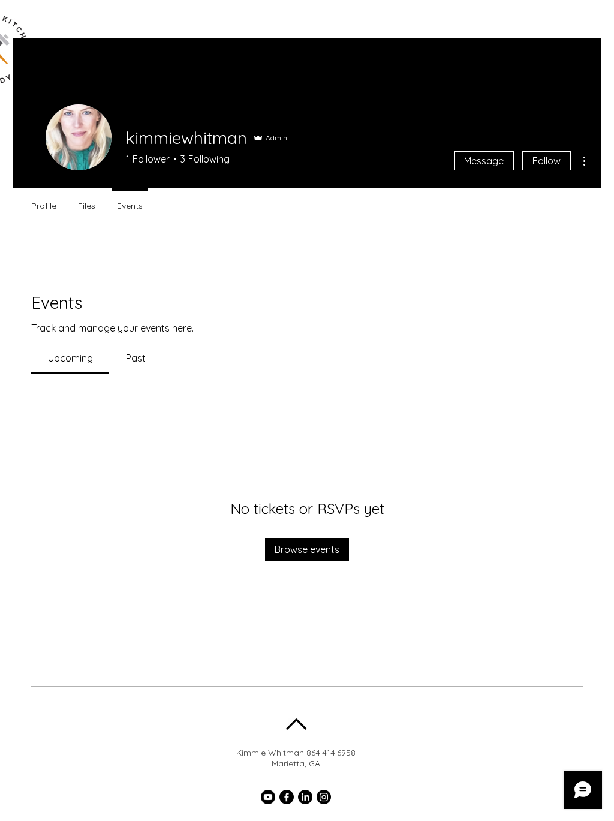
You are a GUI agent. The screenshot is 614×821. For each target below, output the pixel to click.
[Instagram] (324, 797)
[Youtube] (268, 797)
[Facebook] (286, 797)
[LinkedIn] (305, 797)
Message (484, 161)
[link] (70, 358)
